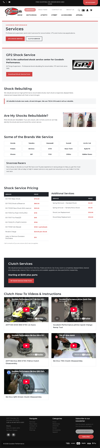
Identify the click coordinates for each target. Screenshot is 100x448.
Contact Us (33, 426)
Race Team (33, 424)
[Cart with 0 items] (91, 10)
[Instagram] (13, 434)
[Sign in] (87, 10)
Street (54, 15)
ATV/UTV (44, 15)
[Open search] (79, 10)
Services (32, 422)
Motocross (31, 15)
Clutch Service (34, 38)
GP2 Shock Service (15, 38)
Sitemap (32, 430)
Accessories (66, 15)
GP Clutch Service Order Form (21, 280)
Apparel (79, 15)
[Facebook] (8, 434)
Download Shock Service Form (19, 74)
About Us (32, 428)
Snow (54, 422)
